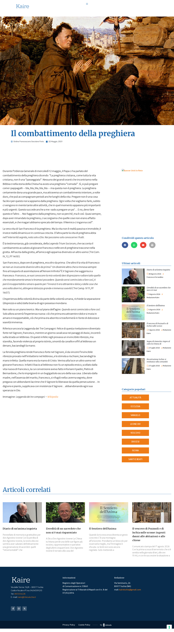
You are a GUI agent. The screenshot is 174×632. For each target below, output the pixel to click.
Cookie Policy (84, 625)
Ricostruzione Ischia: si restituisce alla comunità (157, 360)
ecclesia (135, 406)
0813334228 (19, 594)
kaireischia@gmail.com (130, 589)
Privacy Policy (69, 625)
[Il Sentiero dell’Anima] (133, 306)
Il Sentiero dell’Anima (156, 305)
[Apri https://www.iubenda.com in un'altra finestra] (107, 625)
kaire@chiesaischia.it (27, 597)
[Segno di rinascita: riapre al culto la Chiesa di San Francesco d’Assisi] (133, 342)
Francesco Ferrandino (155, 277)
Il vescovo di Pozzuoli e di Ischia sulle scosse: (157, 324)
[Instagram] (19, 608)
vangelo (135, 415)
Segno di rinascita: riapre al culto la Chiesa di (158, 342)
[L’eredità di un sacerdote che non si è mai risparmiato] (133, 288)
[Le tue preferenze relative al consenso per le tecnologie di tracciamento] (169, 627)
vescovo (135, 433)
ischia (135, 450)
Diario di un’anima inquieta (158, 270)
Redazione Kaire (153, 297)
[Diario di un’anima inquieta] (133, 270)
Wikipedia (52, 396)
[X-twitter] (24, 608)
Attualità (135, 397)
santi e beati (135, 459)
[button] (125, 245)
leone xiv (135, 424)
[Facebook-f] (13, 608)
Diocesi (135, 441)
